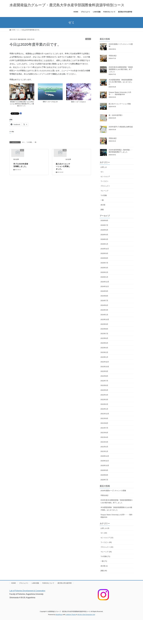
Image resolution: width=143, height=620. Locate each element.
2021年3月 (104, 442)
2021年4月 (104, 437)
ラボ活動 (29, 142)
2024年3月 (104, 310)
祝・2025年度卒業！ (116, 115)
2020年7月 (104, 480)
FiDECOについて (48, 583)
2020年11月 (105, 461)
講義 (102, 209)
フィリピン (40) (106, 542)
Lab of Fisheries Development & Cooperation (27, 591)
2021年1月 (104, 451)
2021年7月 (104, 428)
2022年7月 (104, 381)
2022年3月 (104, 399)
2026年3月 (104, 239)
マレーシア (104, 191)
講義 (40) (104, 571)
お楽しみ (104, 167)
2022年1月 (104, 409)
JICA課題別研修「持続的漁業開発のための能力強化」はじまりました (120, 82)
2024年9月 (104, 291)
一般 (35, 142)
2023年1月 (104, 357)
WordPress (59, 614)
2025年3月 (104, 268)
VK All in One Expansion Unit (86, 614)
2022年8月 (104, 376)
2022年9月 (104, 371)
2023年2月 (104, 352)
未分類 (103, 205)
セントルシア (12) (107, 537)
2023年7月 (104, 333)
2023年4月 (104, 348)
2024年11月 (105, 286)
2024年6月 (104, 305)
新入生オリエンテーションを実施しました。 (63, 166)
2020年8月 (104, 475)
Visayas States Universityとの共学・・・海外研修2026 (116, 516)
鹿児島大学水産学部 (65, 583)
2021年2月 (104, 447)
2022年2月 (104, 404)
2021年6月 (104, 432)
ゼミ (88, 39)
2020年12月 (105, 456)
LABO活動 (35, 583)
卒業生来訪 (113, 56)
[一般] (60, 153)
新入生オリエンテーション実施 (120, 104)
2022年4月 (104, 395)
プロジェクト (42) (107, 547)
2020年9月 (104, 470)
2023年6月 (104, 338)
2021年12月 (105, 414)
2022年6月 (104, 385)
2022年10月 (105, 366)
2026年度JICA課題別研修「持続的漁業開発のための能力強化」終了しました (121, 69)
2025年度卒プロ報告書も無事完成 (121, 127)
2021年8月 (104, 423)
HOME (13, 583)
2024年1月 (104, 315)
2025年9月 (104, 253)
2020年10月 (105, 465)
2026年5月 (104, 230)
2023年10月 (105, 319)
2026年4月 (104, 234)
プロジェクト (105, 186)
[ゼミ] (17, 153)
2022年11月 (105, 362)
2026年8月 (104, 220)
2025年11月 (105, 249)
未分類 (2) (104, 566)
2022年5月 (104, 390)
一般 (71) (104, 561)
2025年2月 (104, 272)
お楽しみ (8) (105, 528)
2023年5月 (104, 343)
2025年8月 (104, 258)
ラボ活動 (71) (105, 556)
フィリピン (104, 181)
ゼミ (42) (104, 533)
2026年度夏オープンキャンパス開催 (113, 490)
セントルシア (105, 176)
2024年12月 (105, 282)
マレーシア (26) (106, 552)
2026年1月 (104, 244)
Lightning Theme (71, 614)
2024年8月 (104, 296)
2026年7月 (104, 225)
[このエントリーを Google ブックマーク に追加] (21, 113)
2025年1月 (104, 277)
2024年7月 (104, 300)
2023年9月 (104, 324)
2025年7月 (104, 263)
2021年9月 (104, 418)
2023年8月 (104, 329)
